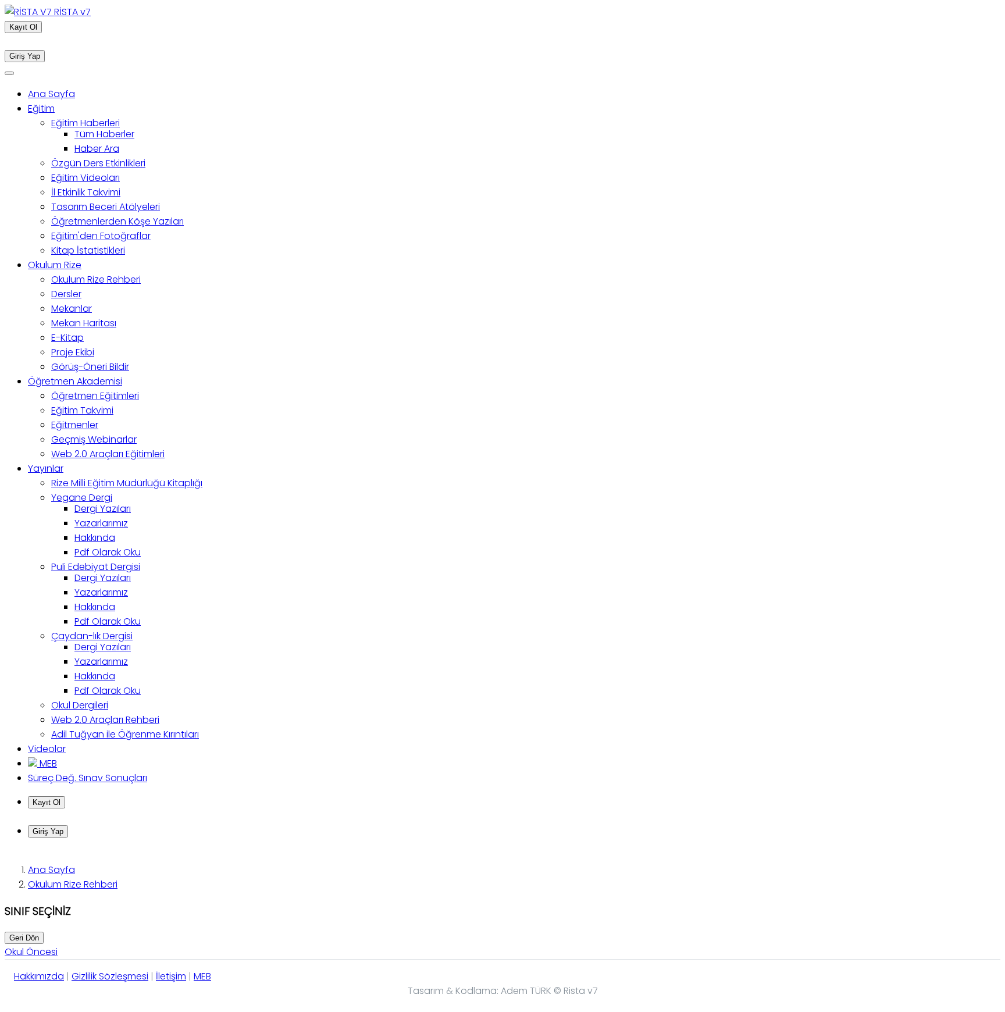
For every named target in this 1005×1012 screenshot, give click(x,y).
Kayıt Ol (23, 27)
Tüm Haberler (104, 134)
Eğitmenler (74, 425)
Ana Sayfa (51, 94)
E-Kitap (67, 337)
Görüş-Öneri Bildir (90, 366)
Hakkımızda (39, 976)
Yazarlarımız (101, 523)
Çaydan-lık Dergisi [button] (92, 636)
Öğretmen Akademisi (75, 381)
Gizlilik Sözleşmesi (110, 976)
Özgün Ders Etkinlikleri (98, 163)
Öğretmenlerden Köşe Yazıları (117, 221)
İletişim (171, 976)
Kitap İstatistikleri (88, 250)
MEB (47, 763)
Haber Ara (96, 148)
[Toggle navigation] (9, 73)
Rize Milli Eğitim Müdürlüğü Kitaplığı (126, 483)
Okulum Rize (54, 265)
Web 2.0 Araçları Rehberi (105, 719)
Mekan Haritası (83, 323)
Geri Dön (24, 937)
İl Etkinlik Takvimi (85, 192)
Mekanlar (71, 308)
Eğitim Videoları (85, 177)
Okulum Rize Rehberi (96, 279)
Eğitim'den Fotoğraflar (101, 236)
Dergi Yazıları (102, 508)
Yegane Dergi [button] (81, 497)
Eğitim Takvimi (82, 410)
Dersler (66, 294)
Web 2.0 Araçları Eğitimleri (108, 454)
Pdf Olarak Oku (107, 552)
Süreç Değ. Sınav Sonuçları (87, 778)
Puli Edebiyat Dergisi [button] (95, 566)
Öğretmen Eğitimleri (95, 395)
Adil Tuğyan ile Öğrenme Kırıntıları (125, 734)
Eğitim (41, 108)
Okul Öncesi (31, 951)
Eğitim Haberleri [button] (85, 123)
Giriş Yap (24, 56)
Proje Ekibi (72, 352)
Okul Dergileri (79, 705)
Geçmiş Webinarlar (94, 439)
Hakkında (94, 537)
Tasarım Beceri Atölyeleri (105, 206)
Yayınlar (45, 468)
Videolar (47, 749)
